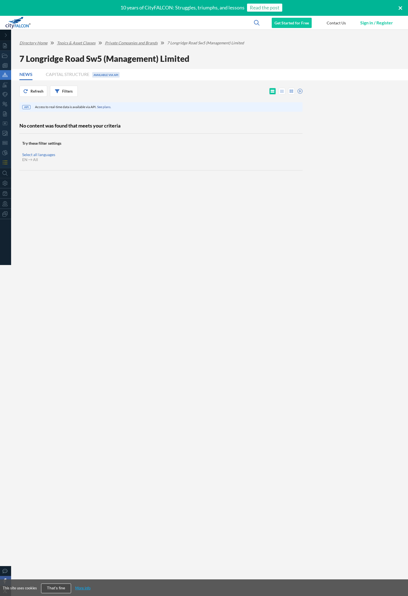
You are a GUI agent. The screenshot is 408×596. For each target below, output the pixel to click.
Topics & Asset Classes (76, 42)
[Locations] (5, 94)
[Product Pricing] (5, 203)
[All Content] (5, 45)
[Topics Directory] (5, 55)
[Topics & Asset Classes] (5, 75)
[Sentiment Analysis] (5, 104)
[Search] (5, 173)
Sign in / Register (376, 22)
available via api (106, 75)
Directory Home (33, 42)
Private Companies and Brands (131, 42)
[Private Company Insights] (5, 152)
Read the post (264, 7)
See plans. (104, 107)
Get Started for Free (291, 23)
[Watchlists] (5, 162)
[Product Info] (5, 193)
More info (82, 588)
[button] (336, 23)
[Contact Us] (5, 571)
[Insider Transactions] (5, 133)
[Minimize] (5, 35)
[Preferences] (5, 183)
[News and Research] (5, 65)
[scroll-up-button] (399, 575)
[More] (5, 214)
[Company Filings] (5, 114)
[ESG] (5, 143)
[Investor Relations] (5, 123)
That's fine (56, 588)
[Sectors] (5, 85)
